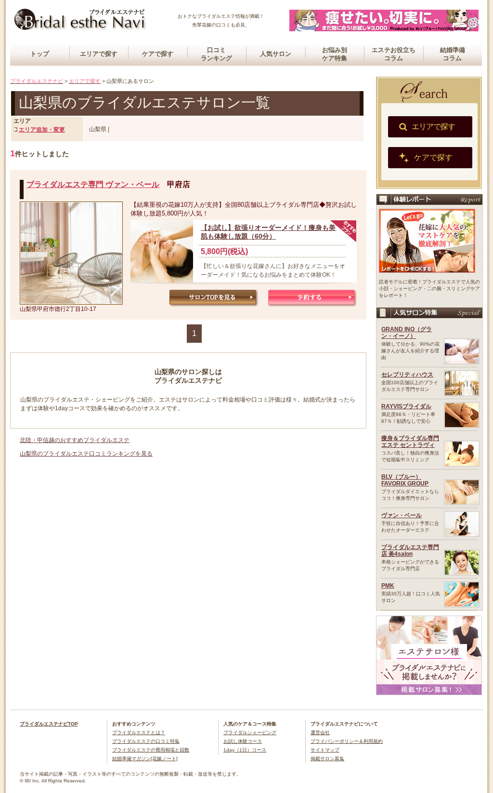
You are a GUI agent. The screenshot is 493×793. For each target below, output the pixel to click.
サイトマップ (325, 750)
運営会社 (320, 732)
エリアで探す (98, 53)
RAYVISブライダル (406, 406)
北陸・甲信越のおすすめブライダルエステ (75, 440)
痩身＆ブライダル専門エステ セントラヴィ (410, 441)
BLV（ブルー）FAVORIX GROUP (404, 480)
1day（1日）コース (244, 750)
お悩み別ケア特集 (334, 54)
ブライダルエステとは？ (138, 732)
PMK (387, 585)
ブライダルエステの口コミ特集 (146, 741)
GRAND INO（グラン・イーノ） (406, 332)
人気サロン (275, 53)
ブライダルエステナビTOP (49, 723)
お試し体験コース (242, 741)
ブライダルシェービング (249, 732)
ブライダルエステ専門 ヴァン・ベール (92, 184)
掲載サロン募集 (327, 758)
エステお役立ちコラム (393, 54)
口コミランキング (216, 54)
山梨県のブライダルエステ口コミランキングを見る (86, 453)
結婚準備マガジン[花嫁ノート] (145, 758)
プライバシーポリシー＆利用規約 (347, 741)
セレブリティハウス (407, 374)
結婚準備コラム (452, 54)
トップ (39, 53)
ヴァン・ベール (401, 515)
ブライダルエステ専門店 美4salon (410, 550)
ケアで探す (157, 53)
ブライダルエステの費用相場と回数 (150, 750)
